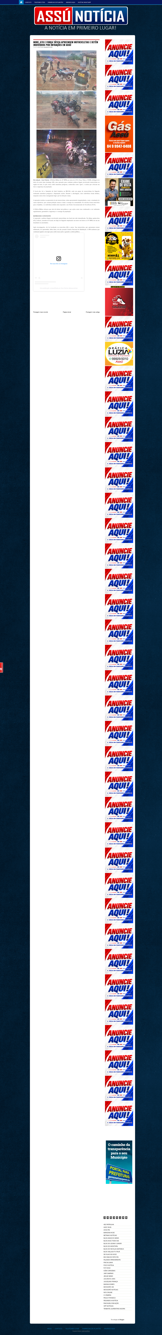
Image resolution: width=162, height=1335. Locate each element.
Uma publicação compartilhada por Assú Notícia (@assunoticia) (59, 288)
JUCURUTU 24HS (109, 1279)
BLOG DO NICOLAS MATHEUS (114, 1249)
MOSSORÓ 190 (109, 1287)
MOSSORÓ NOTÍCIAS (111, 1289)
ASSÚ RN (107, 1230)
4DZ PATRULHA (109, 1224)
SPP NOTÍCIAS (108, 1306)
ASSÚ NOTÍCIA (86, 1331)
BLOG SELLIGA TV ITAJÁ (112, 1251)
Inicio (21, 2)
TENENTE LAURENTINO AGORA (114, 1309)
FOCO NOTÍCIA (109, 1265)
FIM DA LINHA (108, 1262)
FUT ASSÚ (107, 1268)
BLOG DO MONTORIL (111, 1246)
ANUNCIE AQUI (70, 2)
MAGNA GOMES (109, 1284)
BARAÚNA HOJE (109, 1232)
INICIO (49, 1329)
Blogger (122, 1319)
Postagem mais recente (40, 312)
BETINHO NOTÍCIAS (110, 1235)
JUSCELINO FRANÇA (111, 1281)
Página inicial (67, 312)
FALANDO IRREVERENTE (112, 1260)
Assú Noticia (41, 47)
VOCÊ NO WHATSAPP (84, 2)
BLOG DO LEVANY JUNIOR (113, 1243)
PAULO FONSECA (110, 1298)
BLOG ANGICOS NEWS (111, 1238)
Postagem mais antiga (93, 312)
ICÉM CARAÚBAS (109, 1270)
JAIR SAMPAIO (108, 1273)
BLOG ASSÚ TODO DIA (111, 1241)
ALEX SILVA (107, 1227)
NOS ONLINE (108, 1292)
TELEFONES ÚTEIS (39, 2)
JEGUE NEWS (108, 1276)
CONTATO (28, 2)
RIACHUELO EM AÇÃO (111, 1303)
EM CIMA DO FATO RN (111, 1257)
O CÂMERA (107, 1295)
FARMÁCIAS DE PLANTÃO (55, 2)
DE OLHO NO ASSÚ (110, 1254)
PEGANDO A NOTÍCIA (111, 1300)
